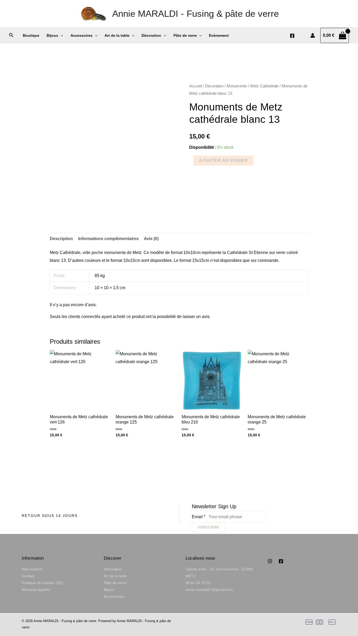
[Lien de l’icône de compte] (312, 35)
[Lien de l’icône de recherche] (11, 35)
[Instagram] (270, 561)
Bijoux (52, 35)
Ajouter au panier (223, 160)
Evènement (219, 35)
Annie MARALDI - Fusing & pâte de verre (195, 13)
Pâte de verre (185, 35)
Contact (28, 576)
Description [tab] (61, 238)
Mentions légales (36, 589)
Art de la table (117, 35)
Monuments (237, 86)
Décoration (151, 35)
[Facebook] (292, 35)
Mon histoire (32, 569)
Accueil (195, 86)
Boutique (31, 35)
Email (198, 517)
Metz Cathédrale (264, 86)
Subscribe (208, 527)
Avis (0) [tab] (151, 238)
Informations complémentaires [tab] (108, 238)
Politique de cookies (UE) (42, 583)
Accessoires (81, 35)
